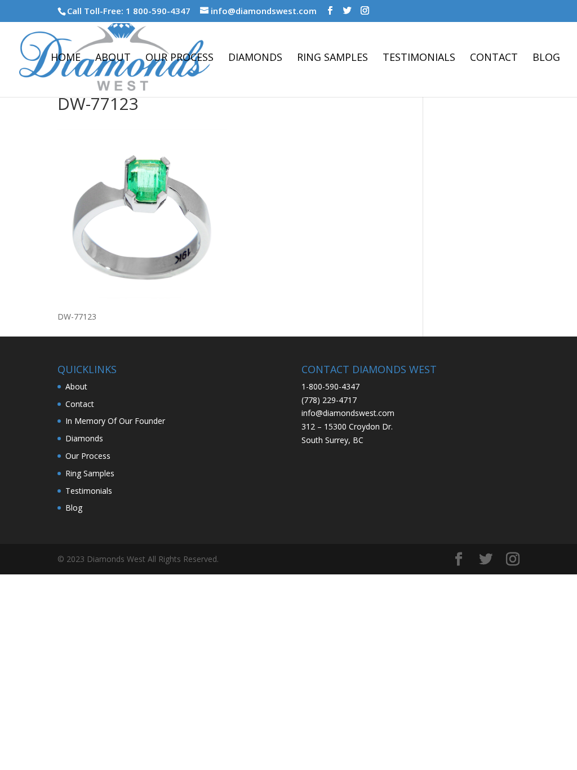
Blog (546, 58)
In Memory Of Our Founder (115, 420)
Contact (494, 58)
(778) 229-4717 (329, 400)
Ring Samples (332, 58)
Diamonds (255, 58)
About (113, 58)
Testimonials (419, 58)
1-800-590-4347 (330, 386)
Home (66, 58)
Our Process (179, 58)
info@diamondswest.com (347, 413)
